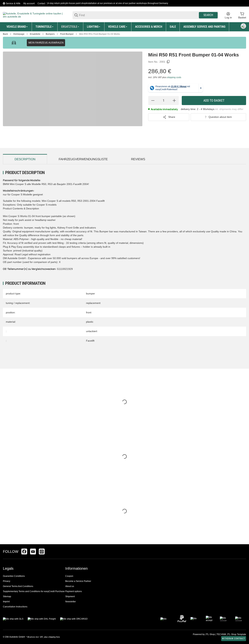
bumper (90, 293)
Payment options (73, 591)
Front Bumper (67, 34)
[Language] (243, 26)
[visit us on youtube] (33, 551)
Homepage (18, 34)
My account (29, 3)
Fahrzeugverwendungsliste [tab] (83, 159)
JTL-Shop (210, 634)
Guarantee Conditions (14, 576)
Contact (41, 3)
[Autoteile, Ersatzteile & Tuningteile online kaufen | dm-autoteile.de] (35, 14)
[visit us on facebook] (24, 551)
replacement (93, 303)
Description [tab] (25, 159)
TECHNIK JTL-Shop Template (231, 634)
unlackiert (91, 331)
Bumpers (50, 34)
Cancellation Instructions (15, 606)
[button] (243, 551)
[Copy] (168, 62)
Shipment (70, 596)
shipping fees (54, 637)
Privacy (6, 581)
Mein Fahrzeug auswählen (45, 42)
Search (208, 15)
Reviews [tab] (138, 159)
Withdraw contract (233, 638)
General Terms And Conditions (18, 586)
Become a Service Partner (78, 581)
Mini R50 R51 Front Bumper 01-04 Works (99, 34)
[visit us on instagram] (42, 551)
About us (69, 586)
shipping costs (174, 77)
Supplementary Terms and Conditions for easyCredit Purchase (34, 591)
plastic (89, 321)
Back (5, 34)
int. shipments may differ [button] (229, 109)
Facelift (90, 340)
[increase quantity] (174, 100)
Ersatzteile (35, 34)
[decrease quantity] (152, 100)
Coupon (69, 576)
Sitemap (7, 596)
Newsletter (70, 601)
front (88, 312)
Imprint (6, 601)
